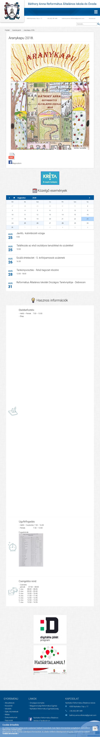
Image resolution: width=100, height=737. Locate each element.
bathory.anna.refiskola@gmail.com (73, 18)
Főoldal (7, 30)
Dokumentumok (11, 717)
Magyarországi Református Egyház (43, 706)
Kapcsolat (9, 720)
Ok (95, 728)
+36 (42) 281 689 (52, 18)
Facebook (92, 18)
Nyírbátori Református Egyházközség (44, 709)
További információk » (10, 733)
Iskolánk (8, 709)
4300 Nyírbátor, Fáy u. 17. (34, 18)
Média (7, 715)
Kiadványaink (16, 30)
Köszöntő (8, 706)
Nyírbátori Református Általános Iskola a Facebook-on (45, 719)
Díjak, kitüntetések (11, 712)
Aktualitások (9, 703)
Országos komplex (37, 703)
